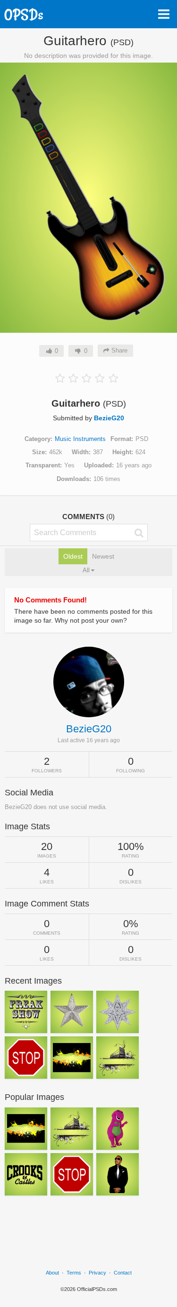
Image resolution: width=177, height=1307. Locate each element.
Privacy (97, 1272)
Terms (74, 1272)
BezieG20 (109, 418)
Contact (123, 1272)
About (52, 1272)
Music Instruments (80, 438)
